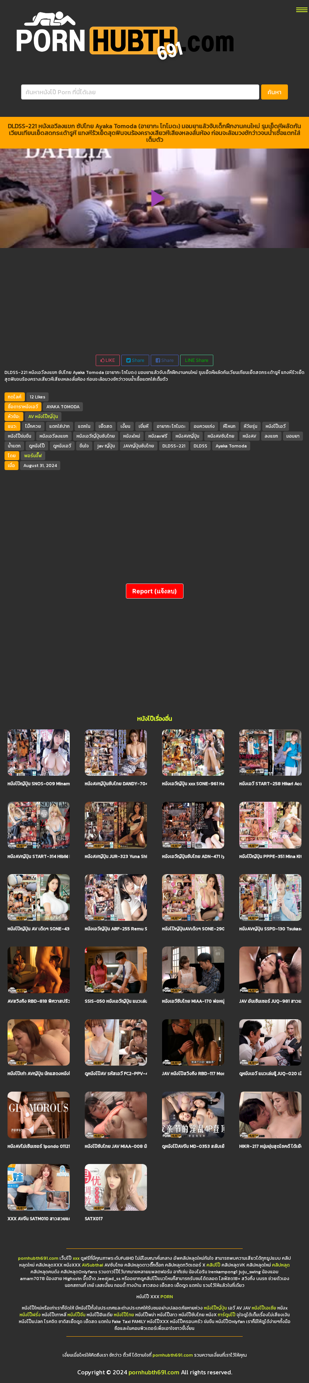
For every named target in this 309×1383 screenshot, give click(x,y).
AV (31, 416)
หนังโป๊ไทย (124, 1314)
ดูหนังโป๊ (37, 446)
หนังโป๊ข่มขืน (19, 436)
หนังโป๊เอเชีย (264, 1308)
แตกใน (84, 426)
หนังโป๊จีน (76, 1314)
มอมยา (293, 436)
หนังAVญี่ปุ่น (187, 436)
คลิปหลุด (281, 1265)
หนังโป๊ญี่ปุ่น (46, 416)
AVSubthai (92, 1265)
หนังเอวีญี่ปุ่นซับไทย (95, 436)
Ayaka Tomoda (231, 446)
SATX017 (94, 1218)
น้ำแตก (14, 446)
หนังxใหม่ (131, 436)
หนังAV (249, 436)
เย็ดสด (105, 426)
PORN (167, 1296)
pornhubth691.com (38, 1258)
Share (137, 360)
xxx (76, 1258)
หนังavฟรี (157, 436)
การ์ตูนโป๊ (227, 1314)
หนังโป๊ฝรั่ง (30, 1314)
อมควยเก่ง (204, 426)
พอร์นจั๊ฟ (33, 455)
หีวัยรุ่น (250, 426)
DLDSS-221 (173, 446)
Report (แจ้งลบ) (154, 591)
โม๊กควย (33, 426)
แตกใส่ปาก (59, 426)
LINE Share (196, 360)
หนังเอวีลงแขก (54, 436)
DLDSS (200, 446)
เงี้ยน (125, 426)
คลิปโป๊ (213, 1265)
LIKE (109, 360)
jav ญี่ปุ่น (106, 446)
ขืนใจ (84, 446)
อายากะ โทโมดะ (171, 426)
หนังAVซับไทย (221, 436)
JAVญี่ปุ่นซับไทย (138, 446)
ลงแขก (271, 436)
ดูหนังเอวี (62, 446)
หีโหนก (229, 426)
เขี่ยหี (143, 426)
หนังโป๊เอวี (276, 426)
